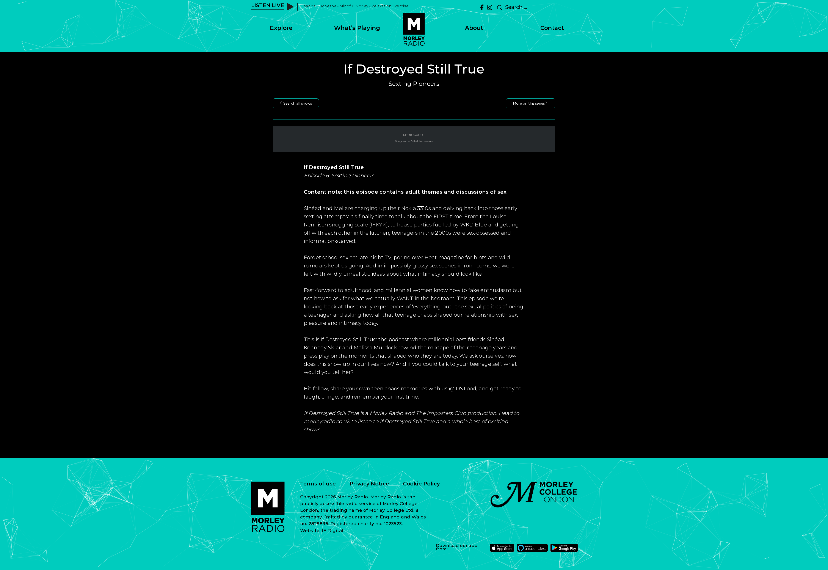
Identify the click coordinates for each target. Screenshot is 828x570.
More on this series (529, 103)
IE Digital (332, 530)
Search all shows (297, 103)
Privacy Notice (369, 483)
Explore (281, 27)
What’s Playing (357, 27)
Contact (552, 27)
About (474, 27)
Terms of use (318, 483)
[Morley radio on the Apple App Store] (502, 548)
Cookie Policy (421, 483)
